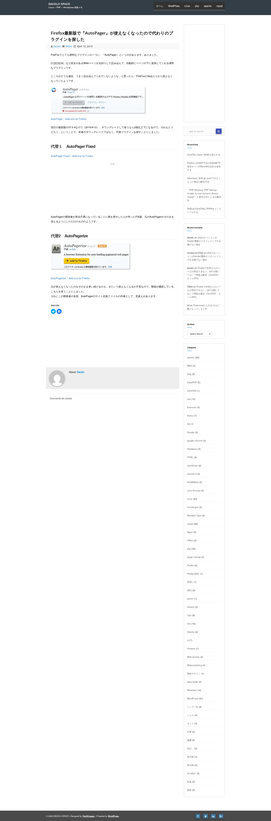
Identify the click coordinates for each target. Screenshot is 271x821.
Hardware (192, 448)
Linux (187, 6)
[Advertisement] (112, 189)
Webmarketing (194, 665)
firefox (68, 46)
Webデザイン (194, 673)
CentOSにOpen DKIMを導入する (203, 154)
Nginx (190, 532)
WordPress (173, 6)
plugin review (194, 557)
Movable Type (194, 515)
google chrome (194, 440)
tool (189, 623)
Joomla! (191, 473)
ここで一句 (192, 706)
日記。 (190, 748)
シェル (190, 715)
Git (188, 423)
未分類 (190, 756)
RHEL (190, 582)
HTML (190, 457)
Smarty (190, 606)
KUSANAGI (193, 482)
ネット (190, 723)
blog (189, 374)
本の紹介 (191, 773)
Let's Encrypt (193, 490)
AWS (189, 365)
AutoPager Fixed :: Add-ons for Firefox (72, 156)
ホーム (159, 6)
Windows (191, 690)
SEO (189, 590)
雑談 (189, 789)
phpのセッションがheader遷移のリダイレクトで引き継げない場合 (204, 241)
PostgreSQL (193, 573)
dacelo (57, 46)
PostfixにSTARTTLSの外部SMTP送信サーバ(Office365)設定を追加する (204, 166)
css (189, 399)
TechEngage (88, 816)
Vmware (191, 648)
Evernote (191, 407)
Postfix (190, 565)
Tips (189, 615)
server (190, 598)
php (197, 6)
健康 (189, 740)
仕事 (189, 731)
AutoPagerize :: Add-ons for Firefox (70, 278)
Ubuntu (190, 631)
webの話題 (192, 681)
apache (207, 6)
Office (190, 540)
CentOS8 (191, 390)
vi (188, 640)
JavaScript (192, 465)
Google (190, 432)
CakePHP (192, 382)
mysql (219, 6)
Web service (193, 656)
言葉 (189, 781)
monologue (193, 507)
